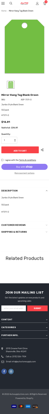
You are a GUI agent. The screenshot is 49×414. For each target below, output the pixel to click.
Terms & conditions (27, 160)
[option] (24, 46)
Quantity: (5, 134)
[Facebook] (4, 371)
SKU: (3, 100)
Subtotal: (5, 128)
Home (4, 11)
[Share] (44, 149)
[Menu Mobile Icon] (3, 3)
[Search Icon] (14, 3)
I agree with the (12, 160)
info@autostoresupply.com (24, 361)
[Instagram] (11, 371)
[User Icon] (37, 3)
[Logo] (24, 3)
